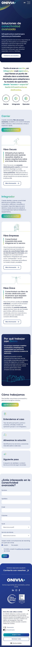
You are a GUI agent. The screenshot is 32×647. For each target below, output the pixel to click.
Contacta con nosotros (11, 55)
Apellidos (4, 498)
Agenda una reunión (10, 404)
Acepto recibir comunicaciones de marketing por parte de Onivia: (16, 541)
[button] (28, 610)
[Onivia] (9, 3)
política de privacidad (23, 549)
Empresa (4, 515)
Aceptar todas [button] (16, 634)
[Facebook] (19, 590)
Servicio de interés (7, 532)
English (24, 2)
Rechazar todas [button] (16, 639)
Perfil (3, 524)
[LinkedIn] (12, 590)
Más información (10, 183)
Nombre (4, 490)
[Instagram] (16, 590)
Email (3, 507)
